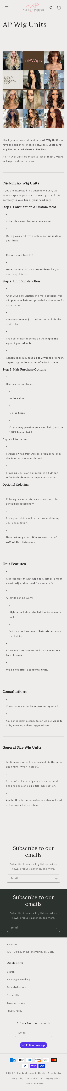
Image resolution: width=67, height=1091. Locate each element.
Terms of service (34, 1078)
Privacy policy (17, 1078)
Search (11, 972)
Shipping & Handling (18, 979)
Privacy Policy (14, 1010)
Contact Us (13, 995)
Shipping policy (53, 1078)
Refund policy (54, 1073)
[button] (7, 8)
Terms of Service (16, 1003)
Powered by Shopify (35, 1073)
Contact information (35, 1084)
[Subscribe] (56, 879)
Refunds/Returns (16, 987)
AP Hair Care (20, 1073)
